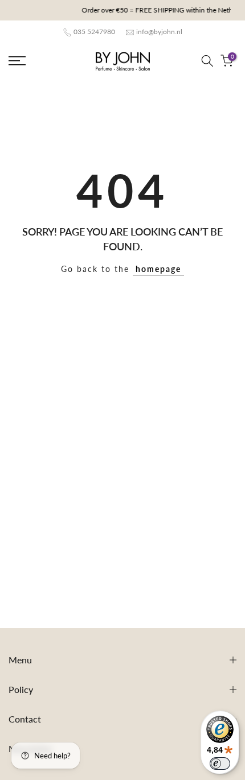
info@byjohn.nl (159, 31)
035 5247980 (94, 31)
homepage (158, 269)
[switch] (220, 763)
